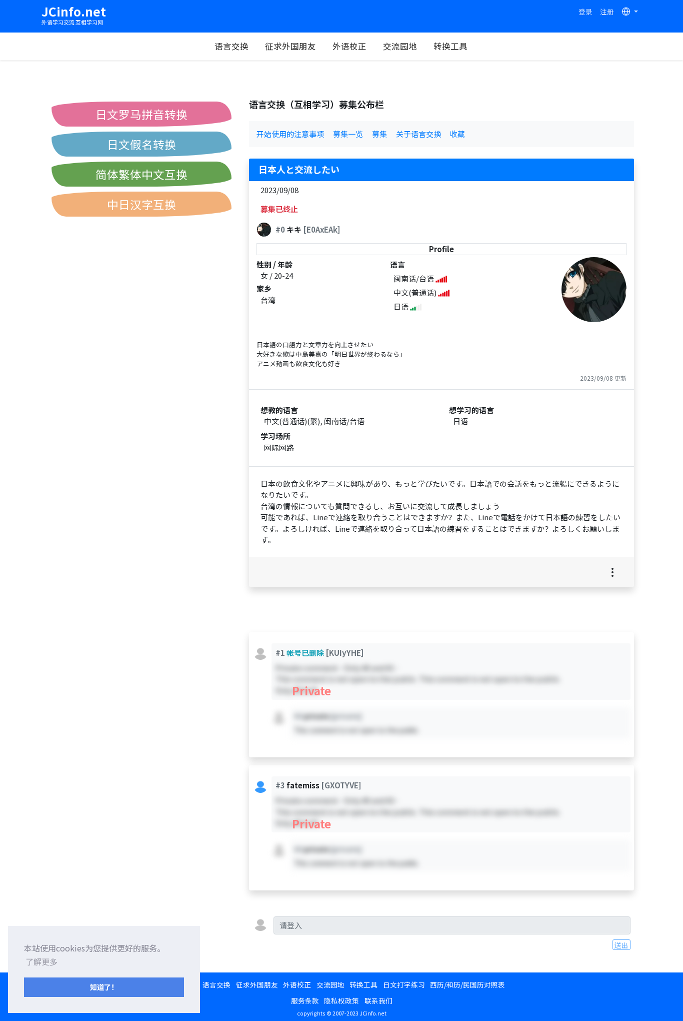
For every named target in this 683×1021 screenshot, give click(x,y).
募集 (379, 134)
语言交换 (231, 46)
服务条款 (305, 1000)
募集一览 (348, 134)
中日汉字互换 (141, 204)
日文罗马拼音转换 (142, 114)
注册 (607, 12)
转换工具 (451, 46)
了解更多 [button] (42, 961)
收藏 (457, 134)
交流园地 (400, 46)
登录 (585, 12)
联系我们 (378, 1000)
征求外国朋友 (290, 46)
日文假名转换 (141, 144)
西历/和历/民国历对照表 (467, 984)
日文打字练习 (404, 984)
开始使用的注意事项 (290, 134)
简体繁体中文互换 (142, 174)
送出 (621, 945)
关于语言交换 (418, 134)
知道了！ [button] (104, 986)
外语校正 (349, 46)
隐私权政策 (341, 1000)
